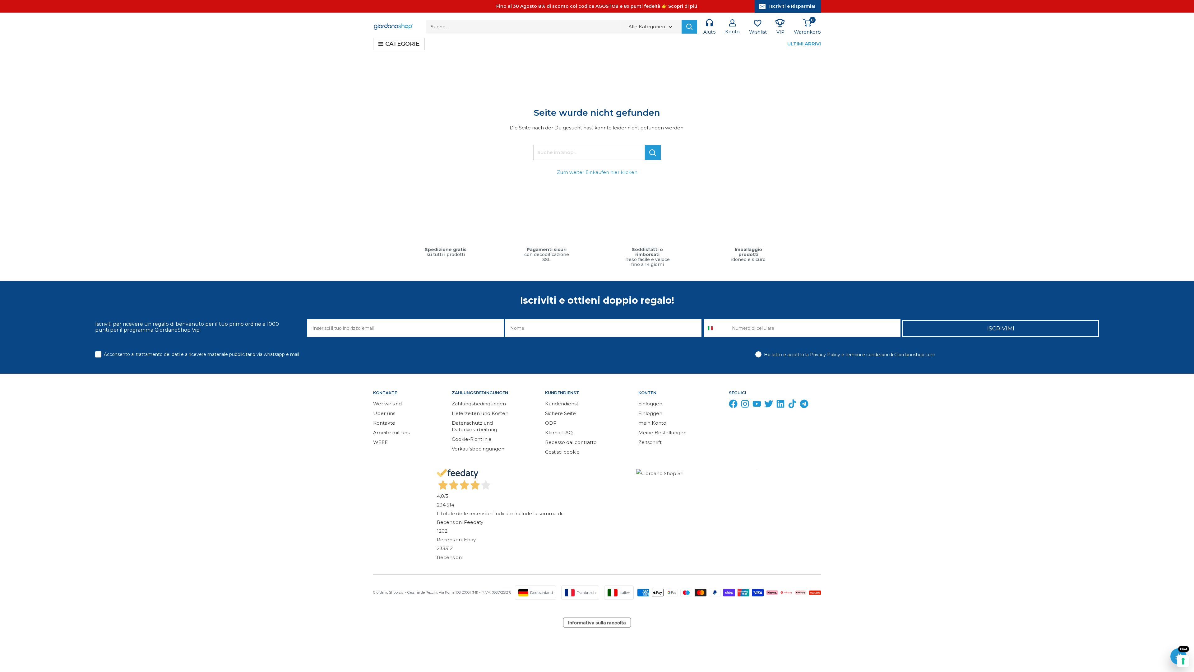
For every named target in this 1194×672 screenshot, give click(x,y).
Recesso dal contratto (571, 442)
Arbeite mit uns (391, 433)
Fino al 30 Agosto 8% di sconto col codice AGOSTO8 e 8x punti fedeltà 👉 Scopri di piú (596, 6)
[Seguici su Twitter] (768, 405)
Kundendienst (561, 404)
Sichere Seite (560, 413)
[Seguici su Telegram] (804, 405)
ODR (551, 423)
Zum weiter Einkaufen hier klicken (597, 172)
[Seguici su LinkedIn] (780, 405)
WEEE (380, 442)
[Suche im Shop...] (653, 152)
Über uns (384, 413)
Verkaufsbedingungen (478, 449)
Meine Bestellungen (662, 433)
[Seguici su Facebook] (733, 405)
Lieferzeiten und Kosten (480, 413)
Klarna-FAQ (559, 433)
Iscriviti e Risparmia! (792, 6)
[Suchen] (689, 27)
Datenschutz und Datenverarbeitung (474, 426)
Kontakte (384, 423)
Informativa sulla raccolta (597, 623)
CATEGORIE (402, 43)
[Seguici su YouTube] (756, 405)
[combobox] (716, 328)
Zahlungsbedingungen (479, 404)
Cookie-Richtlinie (472, 439)
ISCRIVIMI (1000, 328)
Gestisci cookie (562, 452)
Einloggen (650, 404)
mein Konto (652, 423)
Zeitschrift (650, 442)
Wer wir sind (387, 404)
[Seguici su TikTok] (792, 405)
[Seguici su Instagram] (745, 405)
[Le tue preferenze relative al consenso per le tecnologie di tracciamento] (1183, 661)
